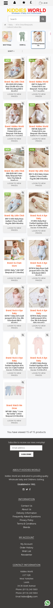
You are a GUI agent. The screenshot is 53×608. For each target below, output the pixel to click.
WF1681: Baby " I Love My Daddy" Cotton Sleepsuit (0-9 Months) (14, 413)
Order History (26, 547)
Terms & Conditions (26, 523)
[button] (14, 2)
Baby (11, 24)
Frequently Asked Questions (27, 516)
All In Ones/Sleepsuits (24, 24)
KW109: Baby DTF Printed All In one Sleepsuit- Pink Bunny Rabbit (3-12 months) (14, 132)
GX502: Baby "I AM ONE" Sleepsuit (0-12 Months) (14, 271)
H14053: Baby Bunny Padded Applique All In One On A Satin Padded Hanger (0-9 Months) (38, 366)
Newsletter (26, 554)
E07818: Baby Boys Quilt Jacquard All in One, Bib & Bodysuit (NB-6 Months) (38, 271)
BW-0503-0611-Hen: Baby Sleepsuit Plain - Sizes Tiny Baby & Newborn (14, 176)
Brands (26, 527)
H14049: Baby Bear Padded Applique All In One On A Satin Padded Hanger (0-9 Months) (14, 366)
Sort (10, 51)
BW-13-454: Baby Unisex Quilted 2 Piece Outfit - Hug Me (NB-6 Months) (38, 176)
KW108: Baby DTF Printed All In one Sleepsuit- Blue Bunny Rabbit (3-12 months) (38, 132)
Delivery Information (26, 513)
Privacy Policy (26, 520)
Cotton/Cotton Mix (14, 27)
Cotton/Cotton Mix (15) (38, 45)
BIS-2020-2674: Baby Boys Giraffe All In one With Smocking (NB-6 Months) (14, 87)
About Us (26, 509)
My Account (26, 544)
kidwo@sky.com (29, 596)
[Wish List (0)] (23, 3)
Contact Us (26, 506)
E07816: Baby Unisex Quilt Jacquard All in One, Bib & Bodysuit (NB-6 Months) (38, 319)
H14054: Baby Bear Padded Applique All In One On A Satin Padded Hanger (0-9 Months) (38, 224)
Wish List (26, 551)
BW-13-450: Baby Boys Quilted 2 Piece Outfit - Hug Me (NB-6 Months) (14, 221)
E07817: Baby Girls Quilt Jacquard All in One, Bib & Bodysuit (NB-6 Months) (14, 319)
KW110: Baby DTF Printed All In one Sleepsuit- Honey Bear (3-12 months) (38, 87)
